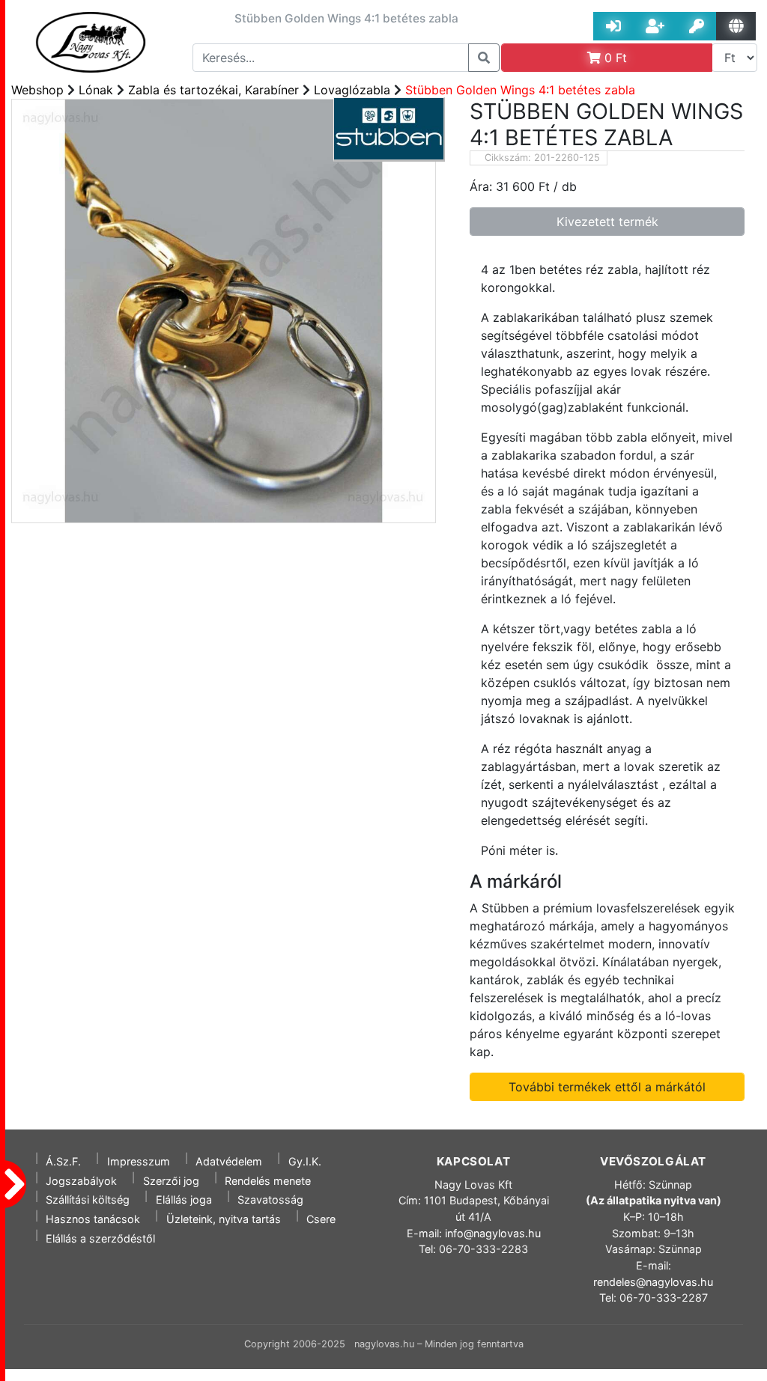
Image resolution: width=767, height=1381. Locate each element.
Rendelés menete (268, 1180)
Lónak (96, 89)
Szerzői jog (171, 1180)
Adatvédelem (228, 1161)
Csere (321, 1219)
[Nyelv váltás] (736, 26)
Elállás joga (184, 1199)
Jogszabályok (81, 1180)
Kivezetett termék (607, 221)
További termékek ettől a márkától (607, 1086)
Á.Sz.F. (63, 1161)
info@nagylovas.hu (493, 1233)
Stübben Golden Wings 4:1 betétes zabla (520, 89)
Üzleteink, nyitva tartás (223, 1219)
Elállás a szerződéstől (100, 1238)
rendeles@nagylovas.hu (653, 1281)
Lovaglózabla (352, 89)
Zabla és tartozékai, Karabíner (213, 89)
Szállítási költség (88, 1199)
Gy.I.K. (304, 1161)
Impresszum (138, 1161)
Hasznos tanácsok (93, 1219)
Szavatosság (270, 1199)
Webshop (37, 89)
